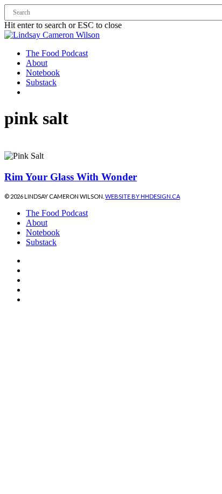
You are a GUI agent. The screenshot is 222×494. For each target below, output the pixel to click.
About (36, 222)
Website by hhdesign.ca (142, 196)
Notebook (43, 232)
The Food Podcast (57, 213)
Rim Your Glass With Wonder (70, 176)
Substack (41, 242)
